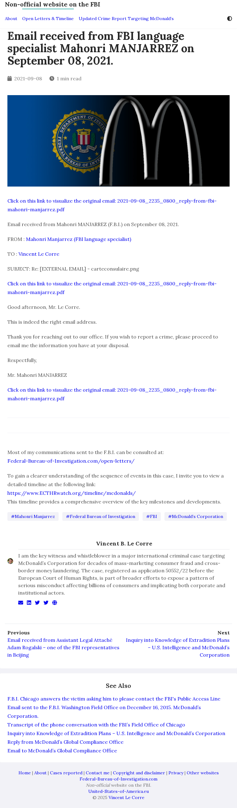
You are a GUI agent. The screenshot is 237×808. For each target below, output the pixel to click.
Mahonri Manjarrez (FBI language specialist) (78, 239)
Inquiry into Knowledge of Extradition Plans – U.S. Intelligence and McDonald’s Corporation (178, 647)
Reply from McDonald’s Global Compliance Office (65, 742)
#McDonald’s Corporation (195, 516)
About (11, 18)
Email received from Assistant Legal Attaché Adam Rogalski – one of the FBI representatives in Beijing (63, 647)
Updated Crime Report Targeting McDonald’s (126, 18)
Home (25, 773)
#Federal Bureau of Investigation (100, 516)
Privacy (175, 773)
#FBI (151, 516)
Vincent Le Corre (39, 254)
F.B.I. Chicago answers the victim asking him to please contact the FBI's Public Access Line (113, 699)
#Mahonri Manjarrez (33, 516)
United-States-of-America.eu (118, 791)
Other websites (203, 773)
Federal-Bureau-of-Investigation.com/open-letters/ (71, 461)
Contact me (98, 773)
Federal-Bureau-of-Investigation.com (118, 779)
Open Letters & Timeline (48, 18)
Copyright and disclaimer (139, 773)
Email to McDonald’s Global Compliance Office (62, 750)
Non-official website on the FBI (52, 4)
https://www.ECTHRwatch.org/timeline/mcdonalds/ (71, 493)
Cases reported (66, 773)
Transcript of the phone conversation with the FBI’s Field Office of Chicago (96, 725)
